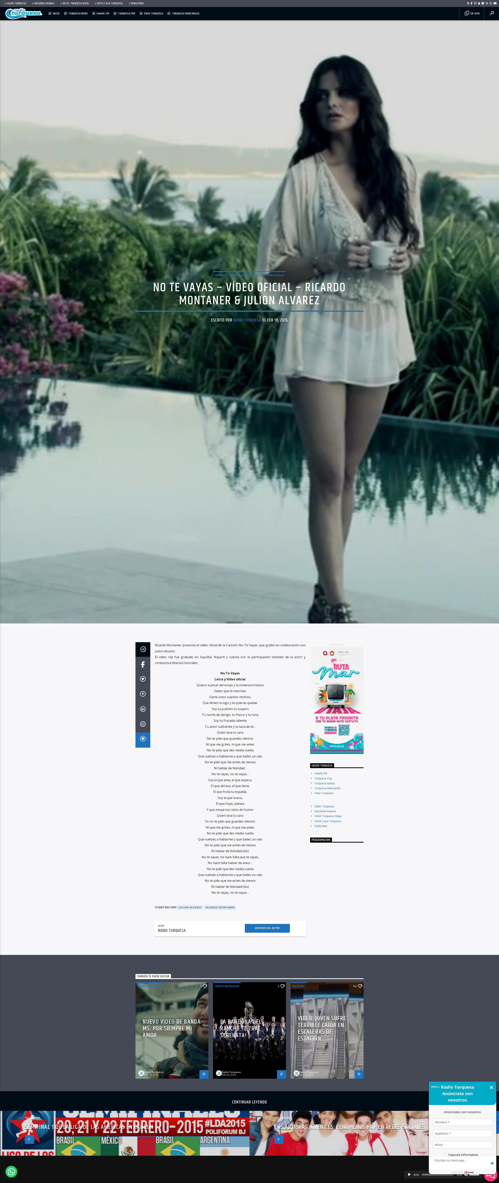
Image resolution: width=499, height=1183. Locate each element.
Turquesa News (78, 13)
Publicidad (137, 3)
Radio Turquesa (247, 346)
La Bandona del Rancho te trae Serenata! (240, 1085)
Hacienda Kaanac (44, 3)
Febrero (220, 301)
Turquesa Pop (126, 13)
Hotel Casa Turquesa (110, 3)
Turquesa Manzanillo (185, 13)
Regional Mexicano (243, 301)
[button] (11, 1172)
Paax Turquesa (153, 13)
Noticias (299, 1042)
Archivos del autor (267, 984)
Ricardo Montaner (220, 964)
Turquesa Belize (324, 840)
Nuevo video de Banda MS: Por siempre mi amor (172, 1085)
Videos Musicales (272, 301)
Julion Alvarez (190, 964)
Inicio (56, 13)
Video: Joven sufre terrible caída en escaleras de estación (322, 1085)
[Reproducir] (409, 1175)
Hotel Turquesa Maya (76, 3)
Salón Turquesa (16, 3)
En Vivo (475, 13)
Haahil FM (103, 13)
